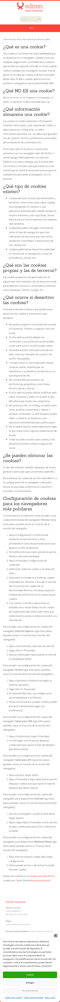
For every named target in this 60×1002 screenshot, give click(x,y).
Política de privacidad (33, 998)
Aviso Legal (50, 998)
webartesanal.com (40, 880)
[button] (55, 935)
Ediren (30, 5)
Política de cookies (13, 998)
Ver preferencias (30, 991)
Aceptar (30, 975)
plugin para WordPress (42, 876)
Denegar (30, 983)
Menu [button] (31, 28)
